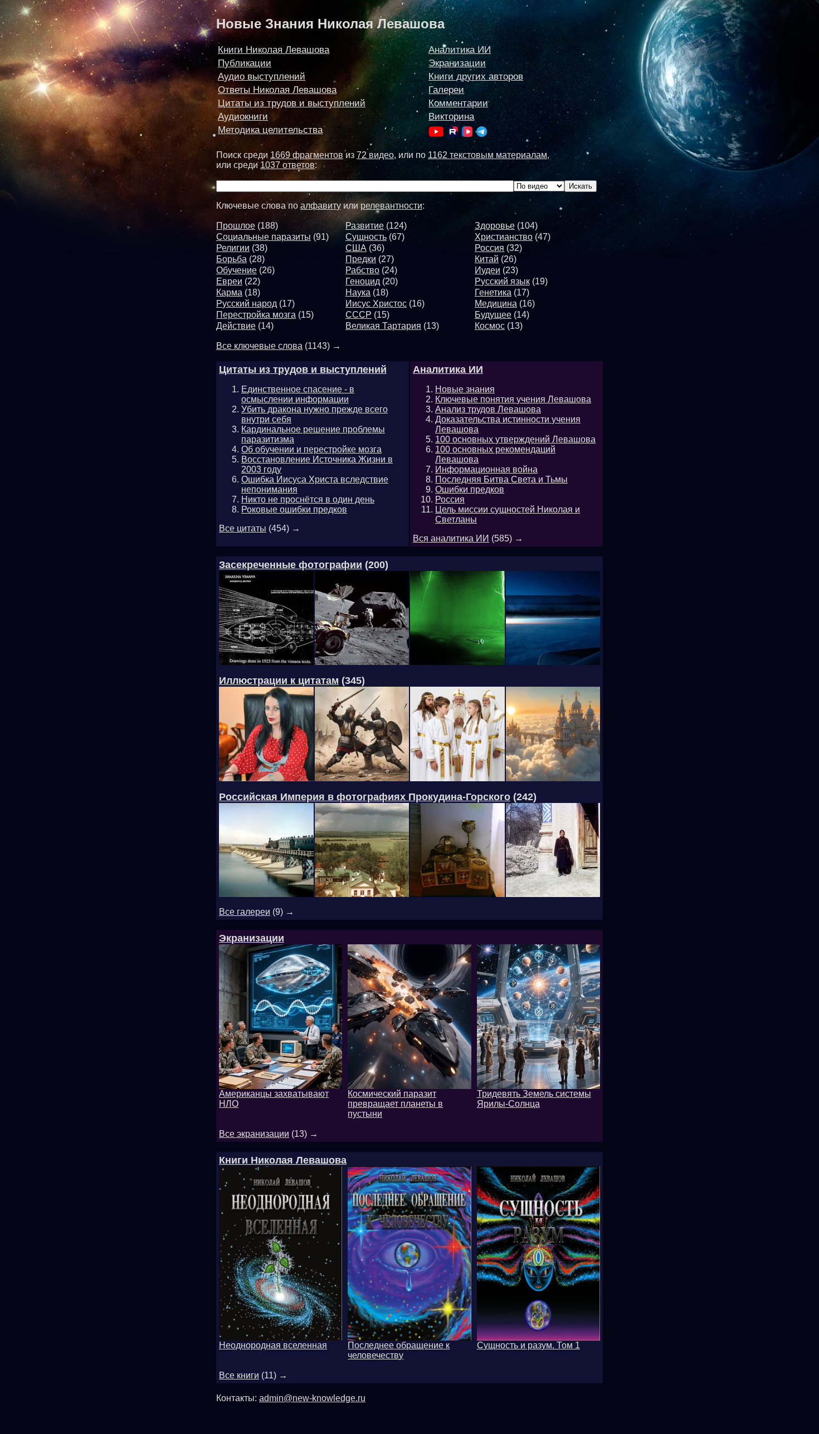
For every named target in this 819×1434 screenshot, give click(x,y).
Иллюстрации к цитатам (279, 680)
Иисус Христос (376, 303)
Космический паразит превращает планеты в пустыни (395, 1103)
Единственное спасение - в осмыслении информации (297, 394)
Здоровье (495, 225)
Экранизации (457, 63)
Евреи (229, 281)
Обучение (236, 270)
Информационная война (486, 469)
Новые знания (465, 389)
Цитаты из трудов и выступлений (291, 103)
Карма (229, 292)
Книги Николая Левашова (273, 50)
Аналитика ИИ (459, 50)
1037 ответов (287, 165)
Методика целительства (270, 130)
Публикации (244, 63)
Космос (490, 326)
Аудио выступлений (261, 76)
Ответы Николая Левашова (277, 90)
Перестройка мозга (256, 314)
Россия (489, 248)
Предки (360, 259)
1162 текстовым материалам (487, 155)
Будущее (493, 314)
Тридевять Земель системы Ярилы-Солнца (534, 1098)
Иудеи (487, 270)
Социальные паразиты (263, 237)
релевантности (391, 205)
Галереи (446, 90)
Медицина (496, 303)
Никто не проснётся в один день (307, 499)
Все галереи (244, 911)
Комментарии (458, 103)
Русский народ (246, 303)
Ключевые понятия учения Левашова (513, 399)
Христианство (504, 237)
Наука (357, 292)
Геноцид (362, 281)
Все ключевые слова (259, 346)
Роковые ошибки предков (294, 509)
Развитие (364, 225)
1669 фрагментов (306, 155)
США (356, 248)
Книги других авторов (475, 76)
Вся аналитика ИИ (451, 538)
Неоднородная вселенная (273, 1345)
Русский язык (502, 281)
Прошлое (235, 225)
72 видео (375, 155)
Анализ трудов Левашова (488, 409)
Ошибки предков (469, 489)
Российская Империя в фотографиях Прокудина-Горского (364, 796)
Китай (487, 259)
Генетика (493, 292)
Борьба (231, 259)
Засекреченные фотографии (290, 564)
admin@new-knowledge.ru (312, 1398)
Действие (236, 326)
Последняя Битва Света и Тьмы (501, 479)
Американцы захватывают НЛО (274, 1098)
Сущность (366, 237)
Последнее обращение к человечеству (399, 1350)
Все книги (239, 1375)
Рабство (362, 270)
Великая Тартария (383, 326)
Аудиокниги (243, 116)
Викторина (451, 116)
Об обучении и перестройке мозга (311, 449)
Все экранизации (254, 1134)
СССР (358, 314)
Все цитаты (242, 528)
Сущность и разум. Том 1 (528, 1345)
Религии (233, 248)
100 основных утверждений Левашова (515, 439)
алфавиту (320, 205)
